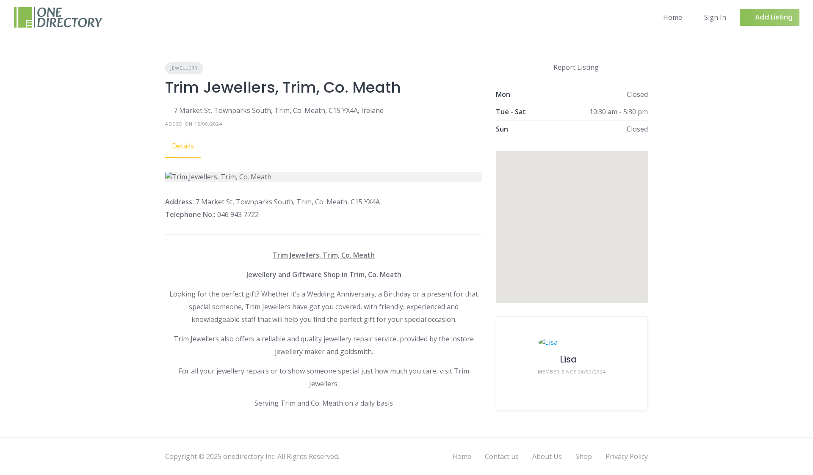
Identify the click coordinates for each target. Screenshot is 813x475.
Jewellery (184, 68)
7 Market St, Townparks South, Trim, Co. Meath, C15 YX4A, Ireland (279, 110)
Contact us (502, 456)
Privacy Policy (627, 456)
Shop (583, 456)
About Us (547, 456)
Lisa (568, 359)
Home (672, 17)
